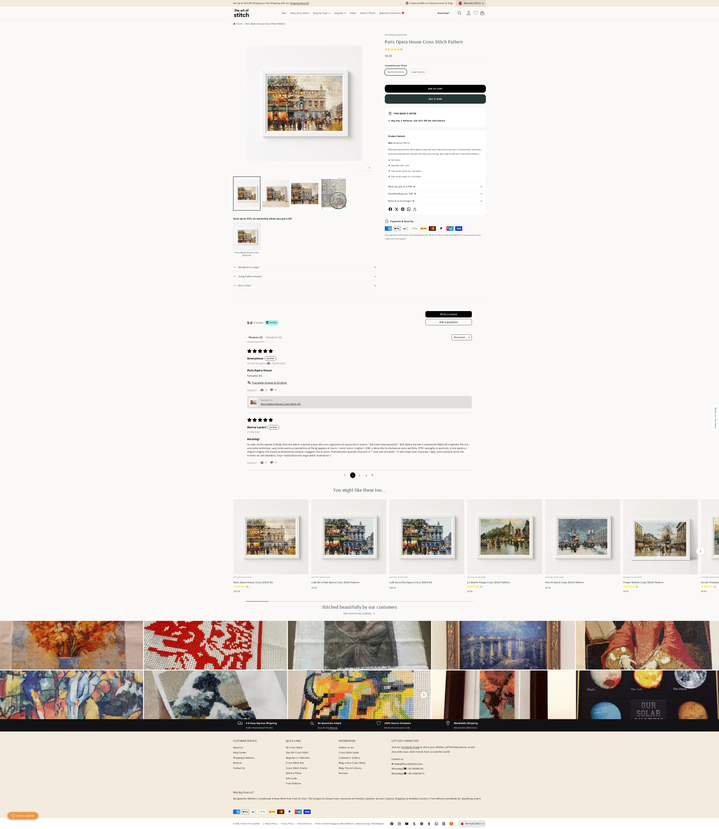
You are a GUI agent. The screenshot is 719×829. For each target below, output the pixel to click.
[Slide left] (362, 168)
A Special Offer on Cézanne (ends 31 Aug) (431, 3)
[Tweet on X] (396, 209)
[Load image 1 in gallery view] (246, 194)
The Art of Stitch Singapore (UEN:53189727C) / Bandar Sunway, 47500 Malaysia (349, 823)
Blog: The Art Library (350, 768)
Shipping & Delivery (243, 757)
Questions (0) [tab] (274, 337)
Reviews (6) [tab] (256, 337)
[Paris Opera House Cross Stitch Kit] (246, 236)
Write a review (448, 314)
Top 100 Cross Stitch (297, 752)
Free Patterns (293, 783)
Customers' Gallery (349, 757)
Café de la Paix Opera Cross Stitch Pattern (335, 582)
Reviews (343, 773)
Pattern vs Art (346, 747)
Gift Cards (291, 778)
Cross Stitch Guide (349, 752)
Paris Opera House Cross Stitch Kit (253, 582)
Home (239, 23)
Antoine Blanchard (395, 35)
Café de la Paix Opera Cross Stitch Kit (410, 582)
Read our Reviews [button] (716, 417)
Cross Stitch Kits (295, 762)
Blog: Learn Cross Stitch (352, 762)
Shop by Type (320, 13)
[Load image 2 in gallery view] (275, 194)
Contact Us (239, 768)
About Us (238, 747)
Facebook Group (410, 747)
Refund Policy (271, 823)
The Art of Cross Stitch (250, 823)
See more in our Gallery (357, 613)
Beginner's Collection (298, 757)
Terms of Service (304, 823)
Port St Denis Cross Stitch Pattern (564, 582)
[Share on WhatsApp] (409, 209)
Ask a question (448, 322)
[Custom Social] (451, 824)
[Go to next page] (373, 475)
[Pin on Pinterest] (403, 209)
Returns (334, 727)
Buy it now (435, 99)
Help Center (239, 752)
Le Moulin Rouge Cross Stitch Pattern (488, 582)
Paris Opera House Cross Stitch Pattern (265, 23)
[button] (321, 13)
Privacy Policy (287, 823)
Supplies (338, 13)
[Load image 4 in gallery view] (333, 194)
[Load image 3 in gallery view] (304, 194)
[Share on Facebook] (390, 209)
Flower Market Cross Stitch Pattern (643, 582)
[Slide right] (369, 168)
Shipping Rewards (299, 3)
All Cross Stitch (294, 747)
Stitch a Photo (293, 773)
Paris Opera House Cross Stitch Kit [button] (281, 404)
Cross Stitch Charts (296, 768)
